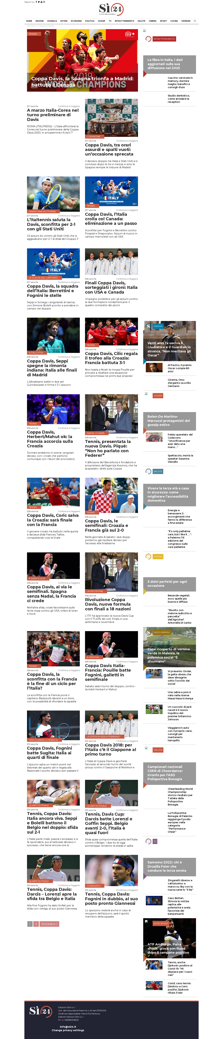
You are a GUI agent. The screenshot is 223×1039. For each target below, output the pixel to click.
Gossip (101, 21)
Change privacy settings (68, 1030)
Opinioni (185, 21)
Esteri (63, 21)
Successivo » (49, 924)
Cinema (152, 21)
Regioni (40, 21)
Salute (141, 21)
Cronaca (52, 21)
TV (110, 21)
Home (29, 21)
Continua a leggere (69, 106)
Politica (89, 21)
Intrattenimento (124, 21)
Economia (76, 21)
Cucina (174, 21)
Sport (163, 21)
